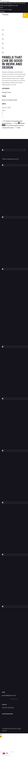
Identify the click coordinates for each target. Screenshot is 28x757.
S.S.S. (1, 7)
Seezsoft (14, 728)
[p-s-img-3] (14, 34)
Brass (4, 100)
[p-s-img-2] (14, 30)
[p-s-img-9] (14, 52)
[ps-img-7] (14, 43)
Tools (9, 92)
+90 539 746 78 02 (19, 3)
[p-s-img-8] (14, 48)
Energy (4, 92)
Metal (11, 100)
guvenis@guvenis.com (11, 5)
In (7, 100)
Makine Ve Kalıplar (6, 9)
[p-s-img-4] (14, 39)
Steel (15, 100)
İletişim (2, 12)
